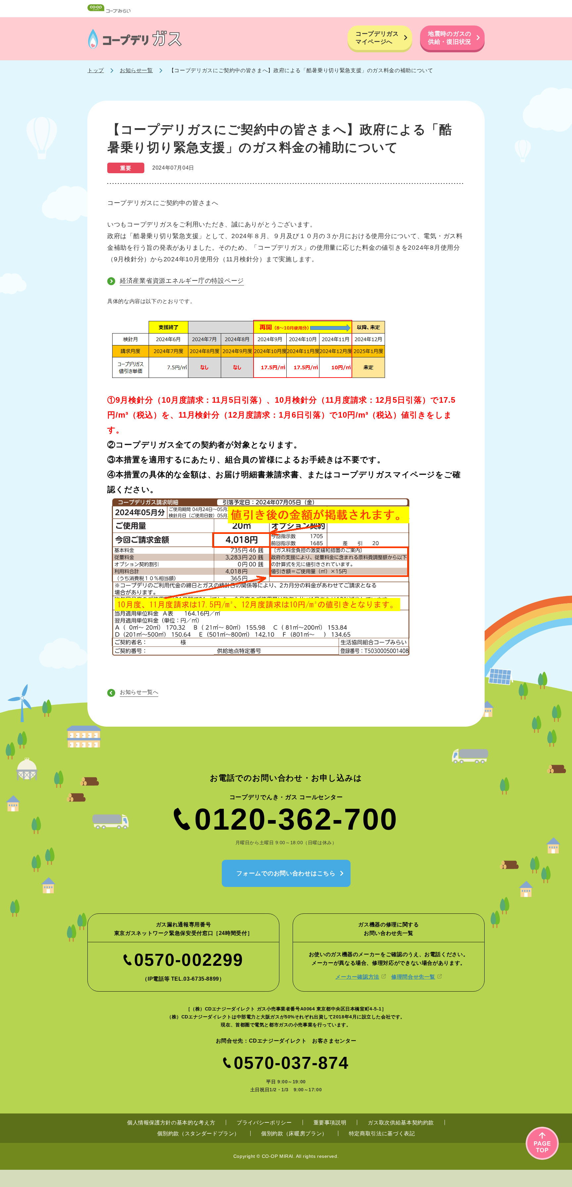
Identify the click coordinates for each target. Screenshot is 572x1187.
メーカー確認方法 (357, 977)
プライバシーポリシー (264, 1122)
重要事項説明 (330, 1122)
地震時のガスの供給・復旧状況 (449, 37)
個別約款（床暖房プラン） (294, 1133)
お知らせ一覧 (136, 70)
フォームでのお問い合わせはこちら (286, 873)
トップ (95, 70)
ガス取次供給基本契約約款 (401, 1122)
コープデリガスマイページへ (377, 37)
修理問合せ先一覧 (413, 977)
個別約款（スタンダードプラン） (198, 1133)
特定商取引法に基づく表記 (382, 1133)
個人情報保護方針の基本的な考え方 (171, 1122)
